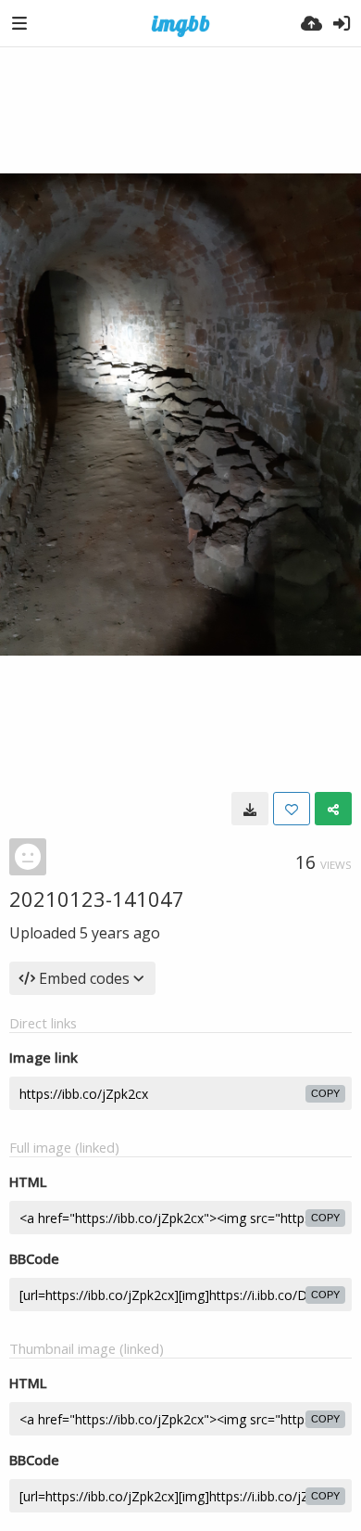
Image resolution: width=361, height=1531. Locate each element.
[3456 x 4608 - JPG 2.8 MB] (249, 808)
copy (325, 1093)
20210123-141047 (96, 898)
